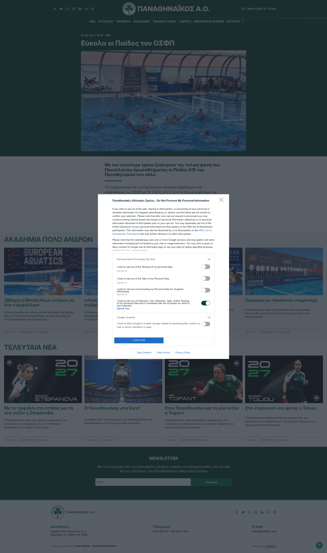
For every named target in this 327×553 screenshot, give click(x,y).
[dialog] (163, 276)
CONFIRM (139, 340)
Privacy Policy (182, 352)
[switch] (205, 266)
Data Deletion (144, 352)
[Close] (222, 201)
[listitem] (163, 259)
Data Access (163, 352)
